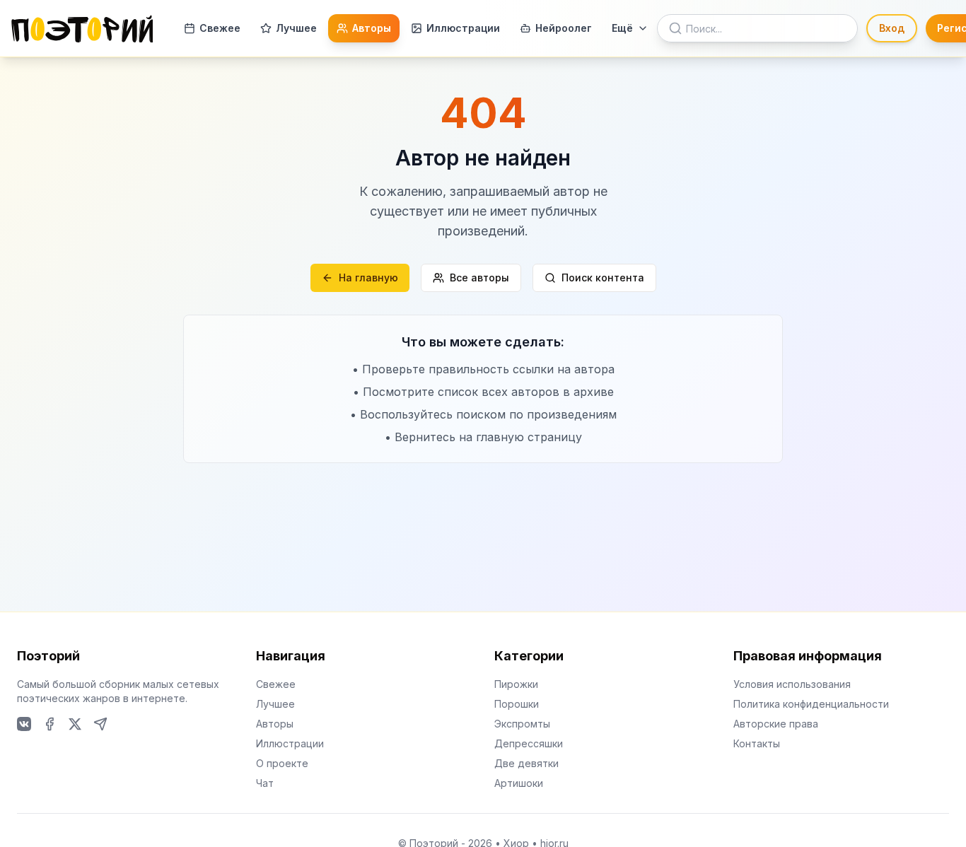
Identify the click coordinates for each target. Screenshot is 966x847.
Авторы (371, 28)
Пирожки (516, 684)
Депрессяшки (528, 743)
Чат (265, 783)
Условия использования (792, 684)
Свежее (219, 28)
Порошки (516, 704)
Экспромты (522, 724)
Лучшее (296, 28)
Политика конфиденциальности (811, 704)
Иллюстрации (463, 28)
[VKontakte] (24, 724)
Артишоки (518, 783)
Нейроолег (563, 28)
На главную (368, 277)
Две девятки (526, 763)
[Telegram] (100, 724)
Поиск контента (602, 277)
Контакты (756, 743)
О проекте (282, 763)
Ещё (622, 28)
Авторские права (775, 724)
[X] (75, 724)
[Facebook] (49, 724)
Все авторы (479, 277)
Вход (891, 28)
